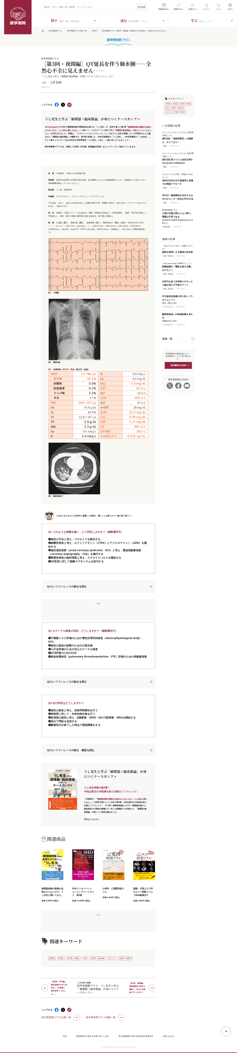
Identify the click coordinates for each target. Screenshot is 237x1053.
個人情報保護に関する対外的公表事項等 (136, 1036)
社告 (65, 1036)
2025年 (94, 31)
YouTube (52, 126)
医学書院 (18, 17)
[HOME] (43, 30)
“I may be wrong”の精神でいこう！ (177, 266)
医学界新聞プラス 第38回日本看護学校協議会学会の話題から (177, 216)
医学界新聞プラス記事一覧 (77, 31)
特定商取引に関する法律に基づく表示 (92, 1036)
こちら (92, 819)
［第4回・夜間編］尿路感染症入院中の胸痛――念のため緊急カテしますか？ (137, 987)
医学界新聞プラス (55, 31)
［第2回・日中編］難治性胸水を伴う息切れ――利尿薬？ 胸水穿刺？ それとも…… (59, 987)
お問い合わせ (168, 1036)
